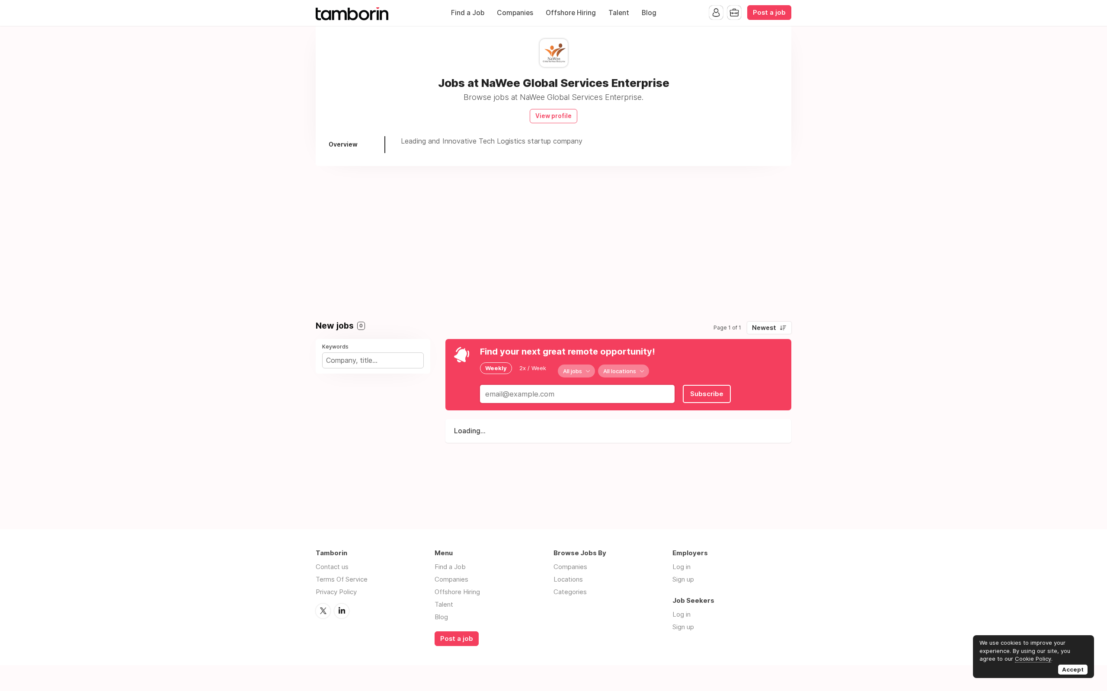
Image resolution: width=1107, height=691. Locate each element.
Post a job (769, 12)
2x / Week (532, 368)
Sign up (683, 579)
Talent (618, 13)
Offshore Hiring (571, 13)
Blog (649, 13)
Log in (681, 567)
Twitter (323, 611)
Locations (568, 579)
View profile (553, 115)
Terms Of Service (342, 579)
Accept (1073, 669)
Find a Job (467, 13)
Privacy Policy (336, 592)
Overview (343, 144)
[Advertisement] (553, 239)
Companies (515, 13)
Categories (570, 592)
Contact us (332, 567)
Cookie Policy (1033, 658)
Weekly (496, 368)
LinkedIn (341, 611)
